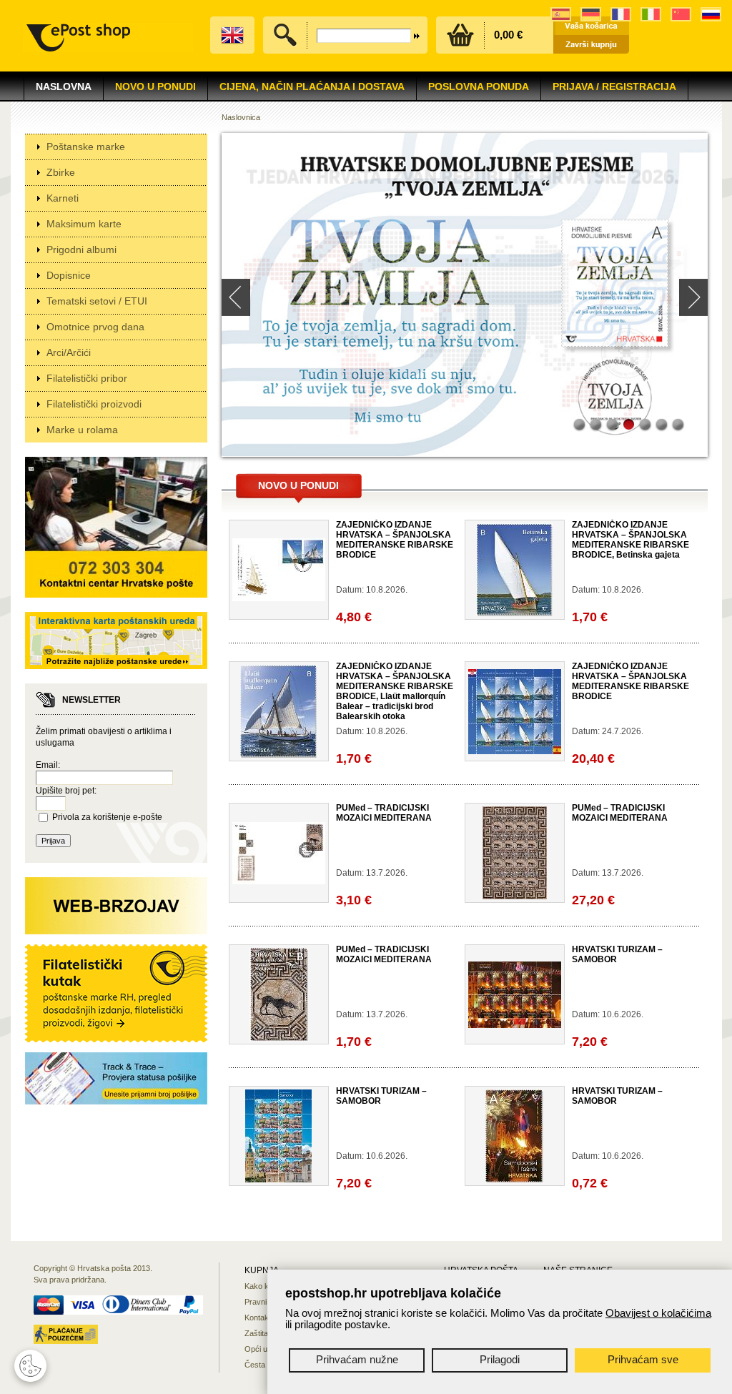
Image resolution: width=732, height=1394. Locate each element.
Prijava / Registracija (614, 86)
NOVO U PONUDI (155, 86)
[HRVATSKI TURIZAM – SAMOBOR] (514, 1025)
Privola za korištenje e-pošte (107, 817)
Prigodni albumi (81, 249)
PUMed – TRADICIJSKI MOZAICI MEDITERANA (384, 813)
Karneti (62, 198)
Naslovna (64, 86)
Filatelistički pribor (86, 378)
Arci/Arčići (68, 352)
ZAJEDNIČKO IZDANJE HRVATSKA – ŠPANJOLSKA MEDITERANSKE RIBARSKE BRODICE (394, 540)
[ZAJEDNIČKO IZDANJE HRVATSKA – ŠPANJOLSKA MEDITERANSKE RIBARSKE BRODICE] (278, 598)
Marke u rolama (82, 429)
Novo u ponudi (298, 485)
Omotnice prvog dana (95, 326)
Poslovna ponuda (478, 86)
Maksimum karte (84, 223)
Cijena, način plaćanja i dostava (312, 86)
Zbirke (60, 172)
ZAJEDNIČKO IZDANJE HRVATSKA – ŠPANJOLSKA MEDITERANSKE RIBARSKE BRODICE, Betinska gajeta (630, 540)
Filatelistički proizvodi (94, 404)
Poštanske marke (85, 146)
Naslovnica (241, 117)
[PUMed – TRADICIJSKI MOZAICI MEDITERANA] (278, 881)
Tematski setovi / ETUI (96, 301)
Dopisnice (68, 275)
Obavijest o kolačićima (658, 1313)
